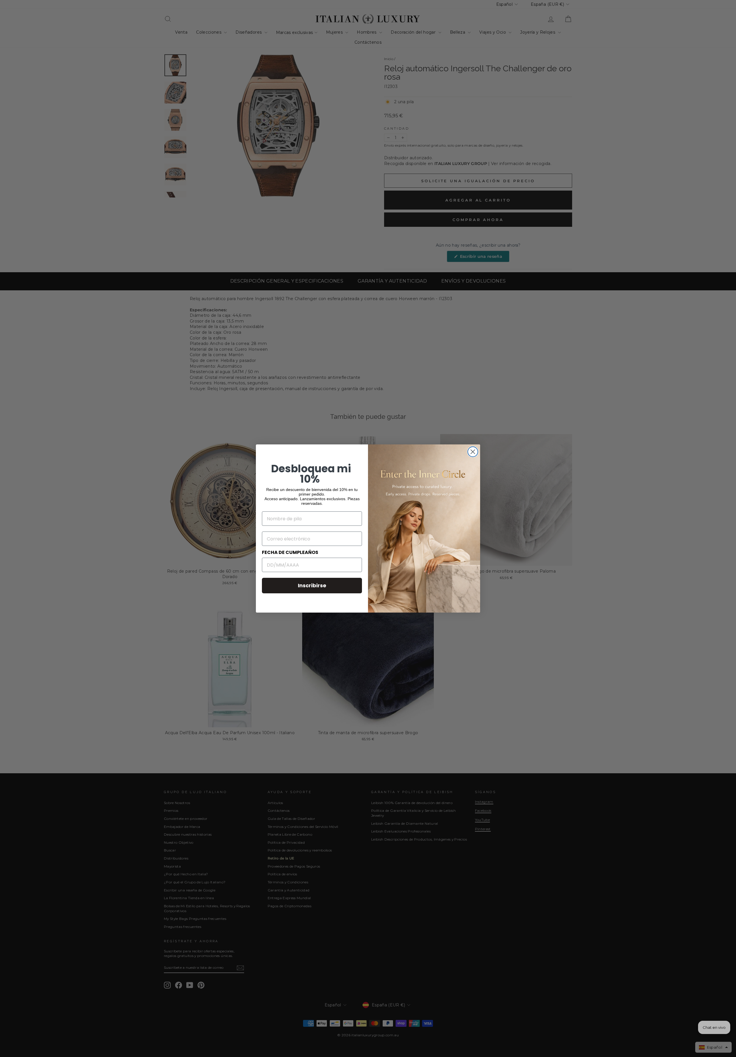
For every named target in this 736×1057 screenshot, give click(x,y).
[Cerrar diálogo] (473, 452)
